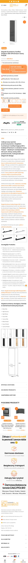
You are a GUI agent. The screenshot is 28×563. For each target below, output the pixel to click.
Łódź (3, 493)
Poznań (11, 491)
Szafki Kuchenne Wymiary (12, 11)
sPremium (4, 48)
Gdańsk (23, 491)
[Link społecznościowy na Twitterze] (11, 1)
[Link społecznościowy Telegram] (18, 1)
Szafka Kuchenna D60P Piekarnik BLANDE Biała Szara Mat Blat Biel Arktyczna (7, 426)
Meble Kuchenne (19, 10)
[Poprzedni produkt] (23, 17)
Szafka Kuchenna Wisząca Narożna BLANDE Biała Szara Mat (20, 426)
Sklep (10, 10)
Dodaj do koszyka (15, 106)
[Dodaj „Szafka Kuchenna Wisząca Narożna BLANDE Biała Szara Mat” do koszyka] (16, 417)
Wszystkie (22, 493)
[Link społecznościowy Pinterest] (14, 1)
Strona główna (4, 10)
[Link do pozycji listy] (14, 526)
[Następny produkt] (26, 17)
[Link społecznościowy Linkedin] (16, 1)
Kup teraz (5, 110)
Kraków (17, 491)
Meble (13, 10)
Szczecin (8, 493)
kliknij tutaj (19, 480)
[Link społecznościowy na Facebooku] (9, 1)
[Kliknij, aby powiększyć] (3, 42)
